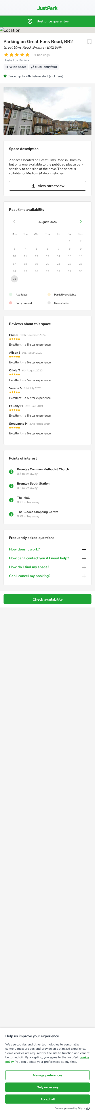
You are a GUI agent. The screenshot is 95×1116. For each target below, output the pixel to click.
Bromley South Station (33, 483)
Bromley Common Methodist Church (43, 469)
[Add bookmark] (89, 41)
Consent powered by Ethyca (70, 1108)
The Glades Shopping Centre (37, 512)
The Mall (23, 498)
